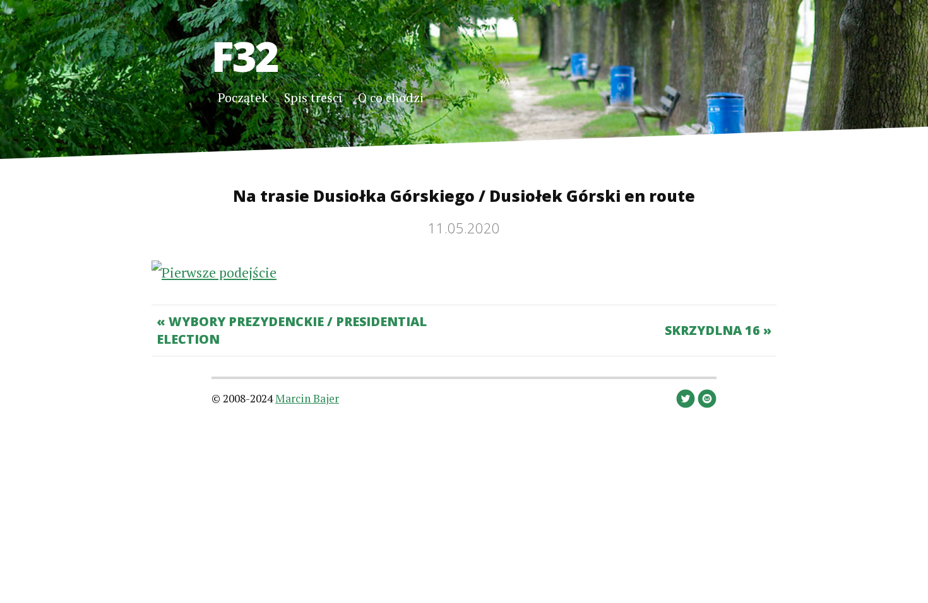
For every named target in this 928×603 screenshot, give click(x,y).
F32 (244, 55)
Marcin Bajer (307, 398)
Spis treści (313, 97)
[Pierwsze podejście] (214, 272)
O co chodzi (391, 97)
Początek (243, 97)
